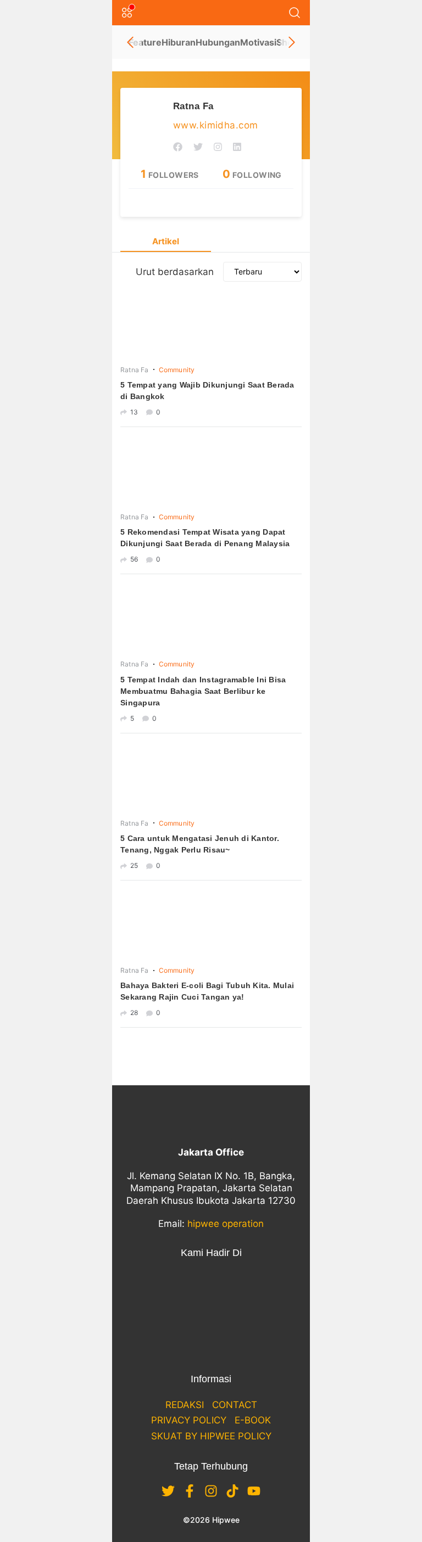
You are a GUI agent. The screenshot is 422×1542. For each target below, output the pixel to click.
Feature (145, 42)
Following (252, 175)
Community (177, 370)
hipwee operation (225, 1223)
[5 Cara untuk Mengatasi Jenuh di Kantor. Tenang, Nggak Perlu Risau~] (211, 778)
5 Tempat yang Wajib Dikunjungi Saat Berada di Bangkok (207, 390)
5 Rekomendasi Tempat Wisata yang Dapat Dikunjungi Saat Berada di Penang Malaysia (205, 538)
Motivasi (258, 42)
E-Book (253, 1420)
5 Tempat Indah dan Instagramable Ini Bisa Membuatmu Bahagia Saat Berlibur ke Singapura (203, 691)
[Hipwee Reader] (198, 203)
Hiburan (179, 42)
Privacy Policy (188, 1420)
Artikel (165, 241)
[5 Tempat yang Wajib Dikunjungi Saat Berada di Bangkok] (211, 325)
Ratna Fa (193, 106)
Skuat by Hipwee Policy (211, 1436)
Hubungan (218, 42)
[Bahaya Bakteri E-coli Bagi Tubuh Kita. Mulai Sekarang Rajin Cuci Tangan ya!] (211, 925)
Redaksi (184, 1404)
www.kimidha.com (215, 125)
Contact (234, 1404)
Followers (170, 175)
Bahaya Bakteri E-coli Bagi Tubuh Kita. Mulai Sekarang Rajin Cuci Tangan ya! (207, 991)
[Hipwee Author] (224, 203)
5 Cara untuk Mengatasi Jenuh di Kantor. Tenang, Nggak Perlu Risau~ (199, 844)
